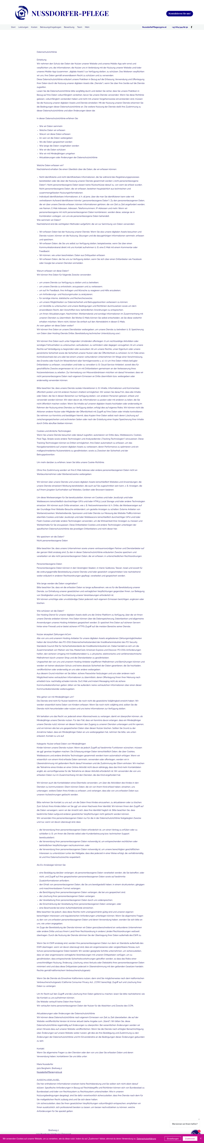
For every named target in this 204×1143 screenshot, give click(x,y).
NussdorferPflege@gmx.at (154, 27)
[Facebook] (191, 27)
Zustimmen (190, 1138)
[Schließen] (200, 1138)
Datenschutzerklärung (146, 1138)
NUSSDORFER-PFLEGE (70, 13)
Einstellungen (173, 1138)
